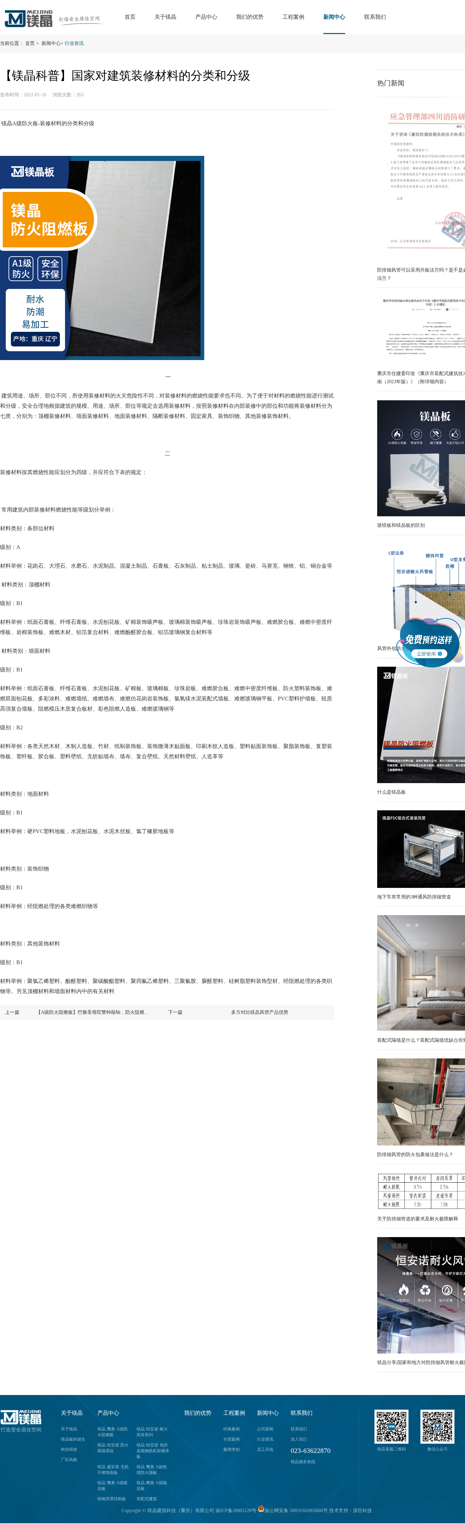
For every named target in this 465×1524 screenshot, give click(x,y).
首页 (130, 17)
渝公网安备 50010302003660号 (296, 1510)
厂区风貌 (69, 1459)
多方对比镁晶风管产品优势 (259, 1012)
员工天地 (265, 1449)
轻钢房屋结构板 (111, 1498)
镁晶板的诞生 (73, 1439)
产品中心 (206, 17)
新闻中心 (334, 17)
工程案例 (293, 17)
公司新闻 (265, 1429)
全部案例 (231, 1439)
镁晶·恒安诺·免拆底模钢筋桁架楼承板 (153, 1451)
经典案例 (231, 1429)
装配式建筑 (147, 1498)
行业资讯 (74, 43)
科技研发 (69, 1449)
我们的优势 (249, 17)
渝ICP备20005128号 (235, 1510)
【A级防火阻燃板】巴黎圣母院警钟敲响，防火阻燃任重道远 (94, 1012)
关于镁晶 (165, 17)
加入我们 (299, 1439)
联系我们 (375, 17)
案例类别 (231, 1449)
